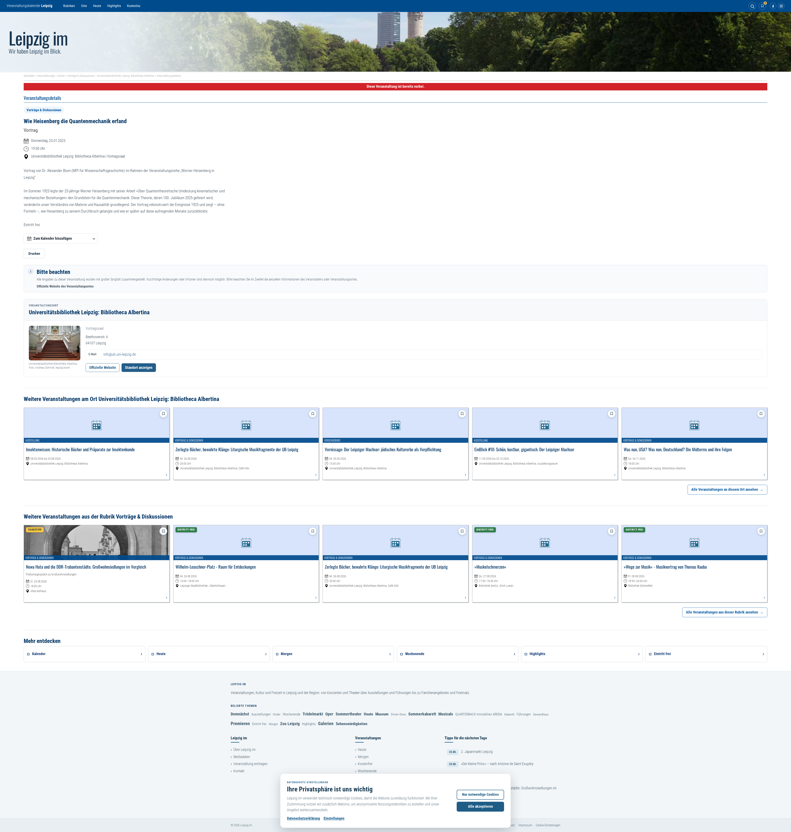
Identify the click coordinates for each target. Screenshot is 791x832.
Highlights (114, 6)
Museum (381, 714)
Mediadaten (241, 757)
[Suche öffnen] (752, 6)
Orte (84, 6)
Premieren (240, 723)
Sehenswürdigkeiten (351, 723)
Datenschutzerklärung (303, 818)
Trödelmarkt (313, 714)
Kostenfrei (365, 764)
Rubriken (69, 6)
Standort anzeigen (138, 368)
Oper (329, 714)
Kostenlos (133, 6)
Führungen (524, 714)
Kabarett (509, 714)
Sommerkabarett (422, 714)
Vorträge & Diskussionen (80, 75)
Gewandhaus (541, 714)
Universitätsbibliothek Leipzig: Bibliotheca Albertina (125, 75)
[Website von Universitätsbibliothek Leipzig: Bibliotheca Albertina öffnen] (54, 343)
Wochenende (291, 714)
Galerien (325, 723)
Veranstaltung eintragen (250, 764)
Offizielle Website (102, 368)
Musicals (445, 714)
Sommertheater (349, 714)
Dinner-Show (398, 714)
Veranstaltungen (46, 75)
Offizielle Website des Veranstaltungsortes (65, 286)
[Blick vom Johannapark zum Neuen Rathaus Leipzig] (395, 42)
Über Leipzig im (244, 750)
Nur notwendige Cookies (480, 794)
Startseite (29, 75)
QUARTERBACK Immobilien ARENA (478, 714)
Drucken (34, 253)
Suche (61, 75)
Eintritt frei (259, 724)
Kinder (277, 714)
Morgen (273, 724)
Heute (97, 6)
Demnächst (240, 714)
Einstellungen (334, 818)
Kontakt (239, 771)
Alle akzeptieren (480, 806)
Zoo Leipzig (290, 723)
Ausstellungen (261, 714)
